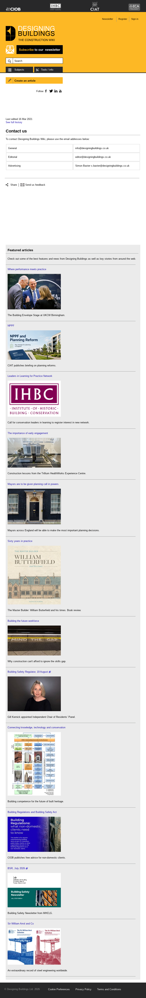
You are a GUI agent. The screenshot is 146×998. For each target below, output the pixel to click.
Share (13, 184)
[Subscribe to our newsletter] (34, 53)
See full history (14, 122)
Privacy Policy (83, 989)
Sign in (134, 19)
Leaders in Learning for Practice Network (30, 376)
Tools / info (47, 69)
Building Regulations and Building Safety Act (32, 812)
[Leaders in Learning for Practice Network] (34, 415)
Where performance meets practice (27, 269)
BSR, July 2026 (16, 868)
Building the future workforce (23, 620)
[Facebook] (45, 91)
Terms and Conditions (109, 989)
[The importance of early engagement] (34, 466)
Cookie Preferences (59, 989)
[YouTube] (60, 91)
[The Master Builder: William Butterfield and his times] (34, 603)
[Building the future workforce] (34, 654)
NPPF (11, 325)
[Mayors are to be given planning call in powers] (34, 523)
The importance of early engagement (28, 433)
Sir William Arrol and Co (21, 923)
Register (122, 19)
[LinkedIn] (55, 91)
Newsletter (107, 19)
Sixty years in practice (20, 541)
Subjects (19, 69)
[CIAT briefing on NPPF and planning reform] (34, 358)
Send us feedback (35, 184)
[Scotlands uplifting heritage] (34, 963)
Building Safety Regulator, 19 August (28, 671)
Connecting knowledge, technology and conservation (36, 727)
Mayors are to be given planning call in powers (33, 484)
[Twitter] (50, 91)
